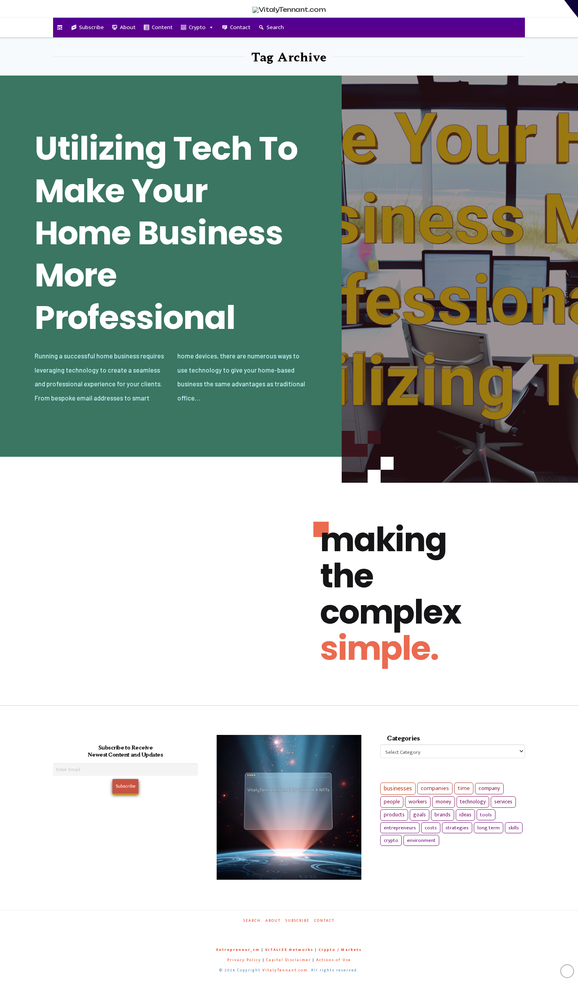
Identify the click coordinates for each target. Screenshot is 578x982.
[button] (571, 9)
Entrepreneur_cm (238, 950)
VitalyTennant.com (285, 970)
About (128, 27)
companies (435, 788)
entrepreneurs (400, 827)
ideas (465, 814)
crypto (391, 840)
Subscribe (91, 27)
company (489, 788)
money (443, 802)
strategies (457, 827)
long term (488, 827)
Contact (240, 27)
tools (486, 814)
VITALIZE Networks (289, 950)
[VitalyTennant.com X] (281, 931)
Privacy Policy (244, 960)
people (392, 802)
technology (473, 801)
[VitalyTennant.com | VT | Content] (317, 931)
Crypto (197, 27)
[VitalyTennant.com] (60, 27)
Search (275, 27)
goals (419, 814)
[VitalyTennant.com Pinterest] (299, 931)
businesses (398, 788)
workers (418, 802)
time (464, 788)
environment (421, 840)
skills (513, 827)
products (394, 814)
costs (431, 827)
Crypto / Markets (340, 950)
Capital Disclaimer (288, 960)
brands (442, 814)
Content (162, 27)
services (503, 801)
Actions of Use (333, 960)
